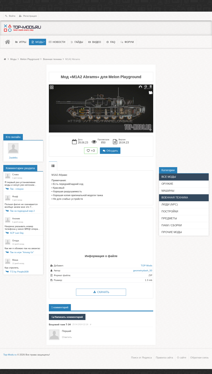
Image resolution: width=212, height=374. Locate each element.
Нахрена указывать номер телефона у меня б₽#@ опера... (22, 227)
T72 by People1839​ (19, 271)
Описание (53, 166)
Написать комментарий (68, 317)
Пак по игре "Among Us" (22, 252)
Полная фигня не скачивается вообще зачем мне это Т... (21, 205)
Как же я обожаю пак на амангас (22, 248)
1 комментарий (59, 307)
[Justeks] (13, 148)
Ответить (67, 337)
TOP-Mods (146, 265)
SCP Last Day (17, 233)
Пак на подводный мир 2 (22, 211)
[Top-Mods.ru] (22, 28)
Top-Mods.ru (10, 354)
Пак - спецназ (17, 189)
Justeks (13, 157)
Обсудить (112, 150)
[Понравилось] (88, 150)
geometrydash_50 (142, 270)
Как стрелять (12, 267)
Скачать (103, 292)
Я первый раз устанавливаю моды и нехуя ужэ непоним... (20, 183)
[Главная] (7, 42)
